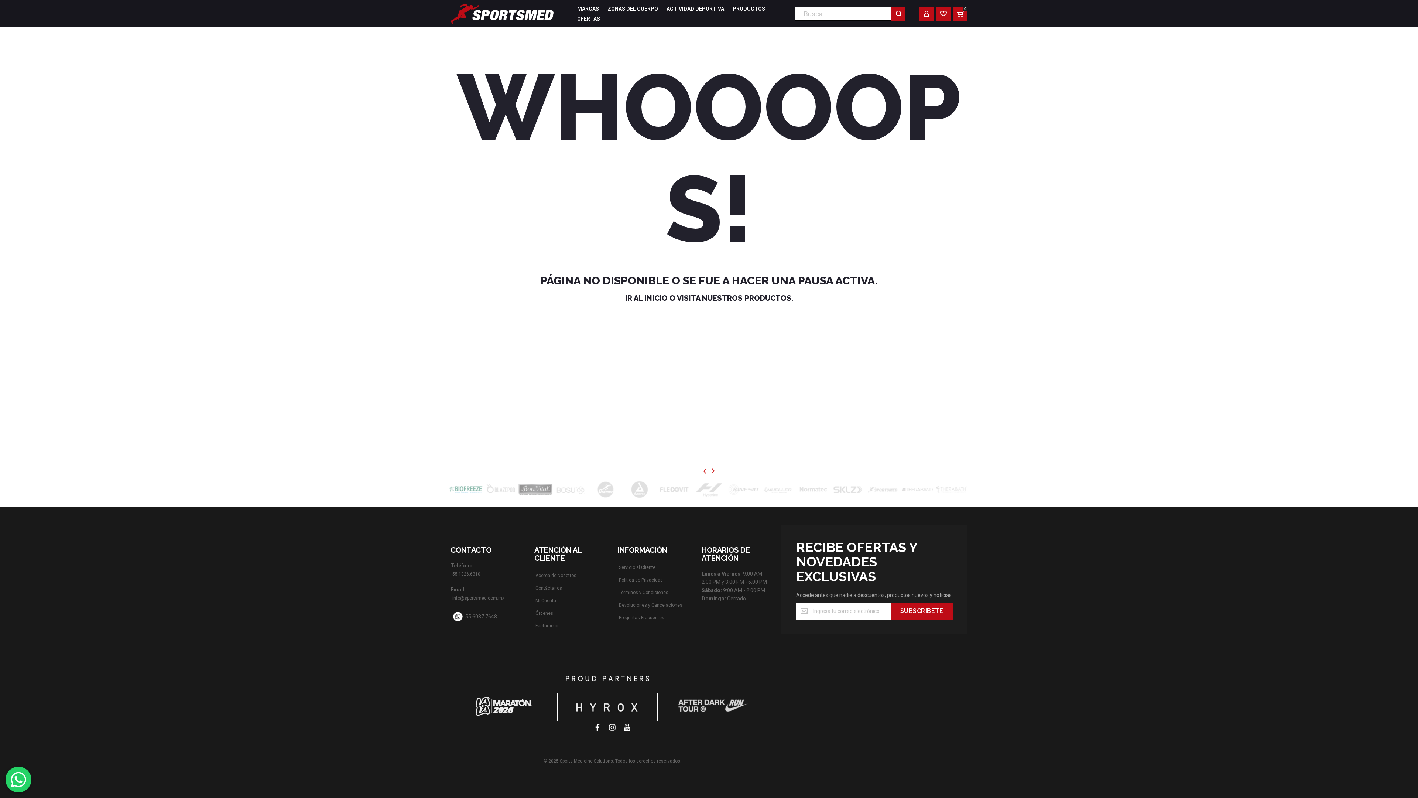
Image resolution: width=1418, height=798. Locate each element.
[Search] (898, 14)
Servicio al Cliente (637, 567)
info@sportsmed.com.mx (478, 598)
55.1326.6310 (466, 574)
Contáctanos (548, 588)
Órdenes (544, 613)
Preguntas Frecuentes (641, 617)
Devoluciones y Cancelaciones (650, 605)
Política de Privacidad (641, 580)
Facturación (547, 625)
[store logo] (502, 13)
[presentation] (705, 471)
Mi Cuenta (545, 600)
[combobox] (850, 14)
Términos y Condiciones (643, 592)
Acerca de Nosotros (555, 575)
